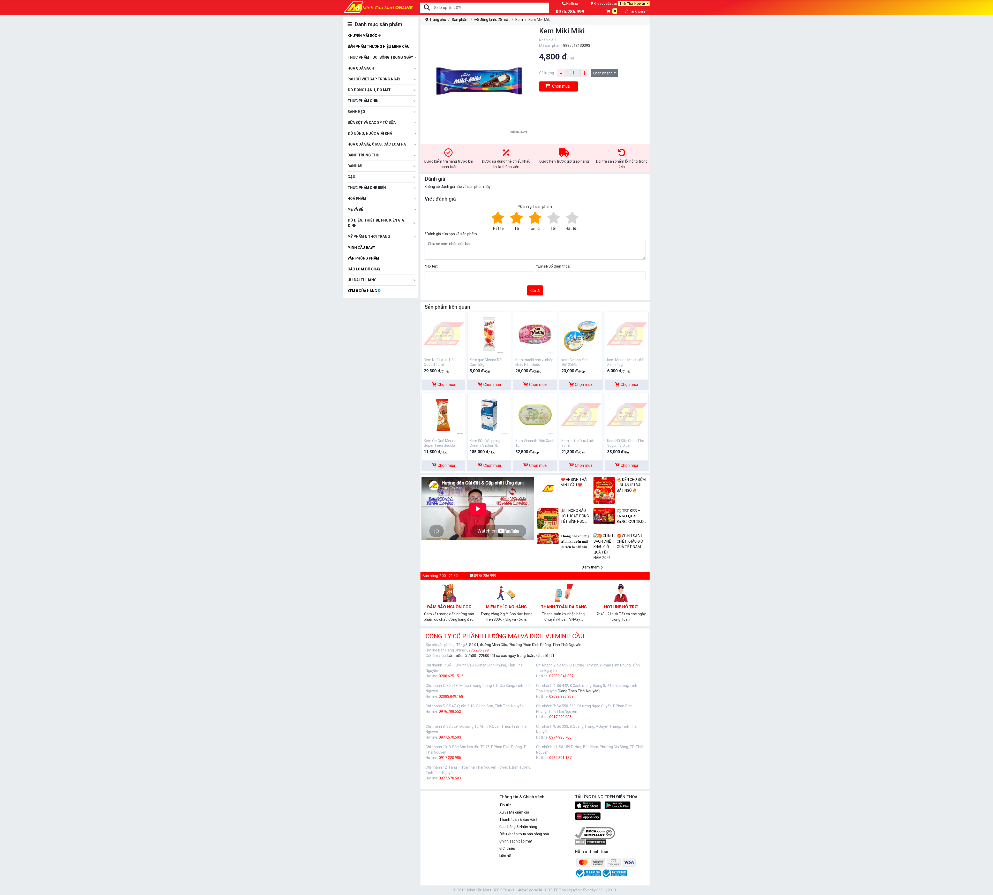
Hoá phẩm (357, 198)
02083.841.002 (561, 676)
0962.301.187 (560, 758)
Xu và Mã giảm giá (514, 812)
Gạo (351, 177)
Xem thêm (591, 567)
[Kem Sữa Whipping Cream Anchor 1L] (489, 414)
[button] (612, 12)
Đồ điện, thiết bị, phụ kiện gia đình (376, 223)
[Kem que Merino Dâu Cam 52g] (489, 333)
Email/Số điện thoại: (553, 266)
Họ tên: (431, 266)
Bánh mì (355, 166)
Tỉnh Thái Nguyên (632, 3)
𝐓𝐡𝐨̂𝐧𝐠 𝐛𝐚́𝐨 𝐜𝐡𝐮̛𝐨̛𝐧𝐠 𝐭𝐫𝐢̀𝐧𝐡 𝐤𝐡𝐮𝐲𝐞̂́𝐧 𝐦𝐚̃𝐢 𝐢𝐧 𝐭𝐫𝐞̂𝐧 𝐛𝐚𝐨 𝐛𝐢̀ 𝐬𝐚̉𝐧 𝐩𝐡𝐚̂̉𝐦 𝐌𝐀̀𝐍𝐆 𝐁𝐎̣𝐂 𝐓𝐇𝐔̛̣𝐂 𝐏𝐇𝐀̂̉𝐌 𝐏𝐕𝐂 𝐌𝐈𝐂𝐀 (576, 542)
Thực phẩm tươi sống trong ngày (380, 57)
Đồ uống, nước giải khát (371, 133)
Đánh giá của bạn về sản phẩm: (451, 234)
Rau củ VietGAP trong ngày (374, 79)
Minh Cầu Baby (361, 247)
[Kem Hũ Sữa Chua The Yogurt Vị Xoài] (626, 414)
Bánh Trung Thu (363, 155)
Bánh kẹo (356, 112)
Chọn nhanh (603, 73)
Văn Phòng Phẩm (363, 258)
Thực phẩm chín (363, 101)
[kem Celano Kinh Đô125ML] (581, 333)
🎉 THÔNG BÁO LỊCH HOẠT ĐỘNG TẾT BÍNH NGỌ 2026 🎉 (575, 516)
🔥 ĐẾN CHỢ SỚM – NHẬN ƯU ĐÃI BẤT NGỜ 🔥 (631, 484)
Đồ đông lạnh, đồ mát (369, 90)
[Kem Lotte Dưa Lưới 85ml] (581, 414)
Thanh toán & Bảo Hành (518, 819)
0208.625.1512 (451, 676)
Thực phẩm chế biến (367, 188)
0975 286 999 (484, 576)
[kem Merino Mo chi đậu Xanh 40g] (626, 333)
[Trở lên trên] (985, 887)
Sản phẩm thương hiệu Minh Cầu (379, 46)
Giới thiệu (507, 848)
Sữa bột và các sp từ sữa (372, 122)
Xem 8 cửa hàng (363, 291)
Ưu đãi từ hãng (362, 280)
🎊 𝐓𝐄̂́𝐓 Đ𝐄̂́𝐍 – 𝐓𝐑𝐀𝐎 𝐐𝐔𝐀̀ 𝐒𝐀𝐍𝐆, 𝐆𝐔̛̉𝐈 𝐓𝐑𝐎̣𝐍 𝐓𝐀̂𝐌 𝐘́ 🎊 (631, 516)
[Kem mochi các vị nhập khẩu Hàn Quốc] (534, 333)
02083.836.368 (561, 696)
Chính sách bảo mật (515, 841)
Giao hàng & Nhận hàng (518, 827)
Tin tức (505, 805)
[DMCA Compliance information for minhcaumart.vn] (595, 833)
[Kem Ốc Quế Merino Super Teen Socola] (443, 414)
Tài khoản (636, 11)
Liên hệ (505, 856)
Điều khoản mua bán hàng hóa (524, 834)
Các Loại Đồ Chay (364, 269)
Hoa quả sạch (361, 68)
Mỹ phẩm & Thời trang (369, 236)
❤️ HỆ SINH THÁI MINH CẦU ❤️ (574, 482)
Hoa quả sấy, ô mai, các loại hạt (378, 144)
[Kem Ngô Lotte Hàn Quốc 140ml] (443, 333)
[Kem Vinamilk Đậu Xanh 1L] (534, 414)
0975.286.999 (478, 650)
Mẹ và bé (355, 209)
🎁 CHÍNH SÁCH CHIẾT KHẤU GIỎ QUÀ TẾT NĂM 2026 (630, 542)
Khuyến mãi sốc (363, 36)
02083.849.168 (451, 696)
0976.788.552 (450, 711)
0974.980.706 (560, 737)
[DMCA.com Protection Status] (590, 842)
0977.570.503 (450, 737)
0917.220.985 (560, 717)
